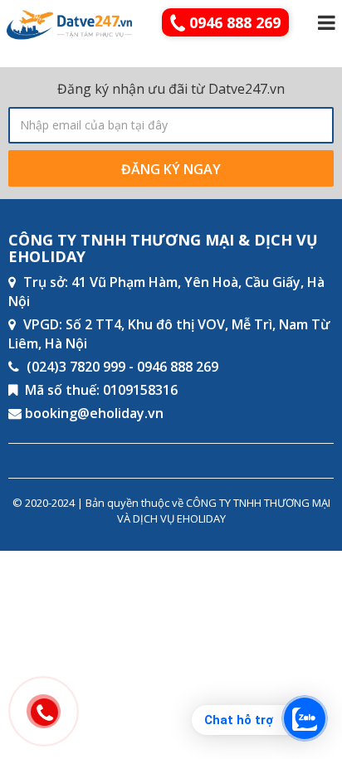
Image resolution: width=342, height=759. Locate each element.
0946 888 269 (233, 22)
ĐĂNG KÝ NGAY (171, 169)
